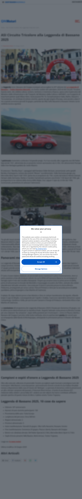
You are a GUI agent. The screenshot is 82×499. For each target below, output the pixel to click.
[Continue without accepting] (41, 232)
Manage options (41, 269)
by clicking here (41, 249)
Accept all (41, 262)
